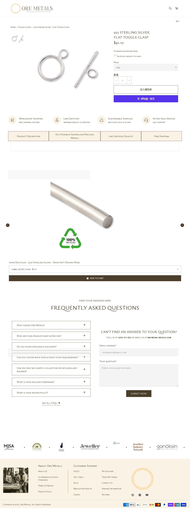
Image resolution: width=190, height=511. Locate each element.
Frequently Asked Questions (95, 307)
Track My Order (109, 477)
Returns (106, 494)
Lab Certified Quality (121, 136)
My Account (108, 471)
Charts (76, 494)
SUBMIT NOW (139, 393)
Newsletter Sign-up (82, 488)
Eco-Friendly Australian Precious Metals (75, 136)
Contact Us (107, 482)
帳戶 (178, 21)
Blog (75, 482)
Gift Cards (78, 477)
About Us (42, 471)
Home (13, 27)
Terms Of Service (45, 485)
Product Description (28, 136)
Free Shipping (161, 136)
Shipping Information (111, 488)
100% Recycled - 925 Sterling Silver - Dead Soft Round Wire (44, 262)
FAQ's (76, 471)
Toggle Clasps (24, 27)
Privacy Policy (45, 491)
